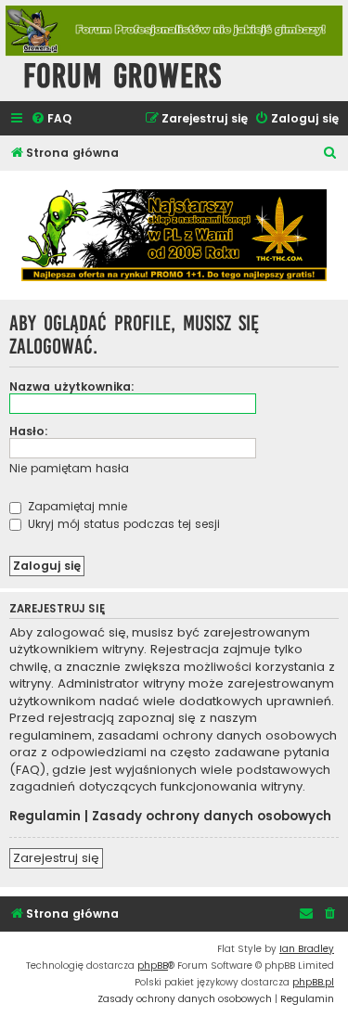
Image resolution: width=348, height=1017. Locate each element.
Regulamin (45, 816)
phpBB (152, 965)
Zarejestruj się (56, 858)
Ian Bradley (306, 949)
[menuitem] (51, 119)
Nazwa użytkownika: (72, 386)
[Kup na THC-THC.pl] (174, 235)
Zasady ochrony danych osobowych (211, 816)
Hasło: (28, 431)
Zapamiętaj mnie (75, 506)
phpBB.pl (313, 982)
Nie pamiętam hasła (69, 468)
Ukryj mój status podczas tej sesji (122, 524)
